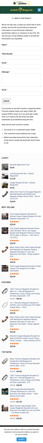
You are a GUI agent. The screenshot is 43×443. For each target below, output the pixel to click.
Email (4, 63)
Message (6, 72)
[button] (3, 10)
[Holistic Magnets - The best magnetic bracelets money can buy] (21, 10)
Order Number (7, 54)
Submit (6, 101)
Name (5, 45)
